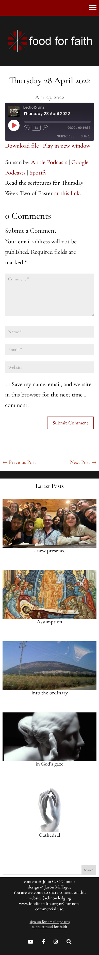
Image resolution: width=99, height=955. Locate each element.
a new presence (49, 550)
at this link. (67, 193)
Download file (22, 145)
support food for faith (49, 926)
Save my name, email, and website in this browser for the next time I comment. (48, 394)
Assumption (49, 621)
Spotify (37, 172)
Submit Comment (70, 423)
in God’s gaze (49, 764)
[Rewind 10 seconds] (27, 128)
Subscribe (65, 136)
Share (85, 136)
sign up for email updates (50, 921)
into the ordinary (49, 693)
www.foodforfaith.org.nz (41, 903)
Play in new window (66, 145)
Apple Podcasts (49, 162)
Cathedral (49, 835)
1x (36, 128)
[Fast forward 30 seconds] (45, 128)
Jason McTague (57, 887)
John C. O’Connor (59, 881)
